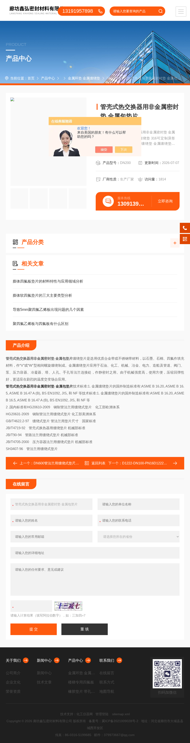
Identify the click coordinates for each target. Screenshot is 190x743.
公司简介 (13, 673)
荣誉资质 (13, 691)
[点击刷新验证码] (68, 606)
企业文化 (13, 682)
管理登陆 (101, 714)
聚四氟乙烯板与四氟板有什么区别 (40, 324)
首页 (31, 78)
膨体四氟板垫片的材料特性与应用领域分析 (48, 281)
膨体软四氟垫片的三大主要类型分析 (42, 295)
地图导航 (106, 691)
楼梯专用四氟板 (81, 682)
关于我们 (13, 660)
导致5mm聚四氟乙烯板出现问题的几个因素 (48, 310)
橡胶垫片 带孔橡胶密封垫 (82, 691)
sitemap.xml (121, 714)
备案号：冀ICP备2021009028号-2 (113, 721)
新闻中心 (44, 660)
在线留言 (106, 673)
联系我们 (106, 660)
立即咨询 (165, 201)
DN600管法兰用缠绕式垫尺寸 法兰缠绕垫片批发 (71, 463)
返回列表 (98, 463)
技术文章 (44, 682)
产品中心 (48, 78)
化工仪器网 (84, 714)
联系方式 (106, 682)
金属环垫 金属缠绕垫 (84, 78)
